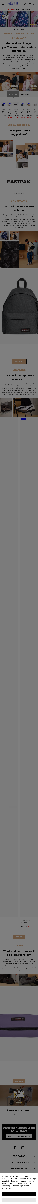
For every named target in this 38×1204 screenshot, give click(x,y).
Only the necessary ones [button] (19, 1200)
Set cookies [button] (7, 1188)
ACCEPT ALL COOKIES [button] (19, 1194)
